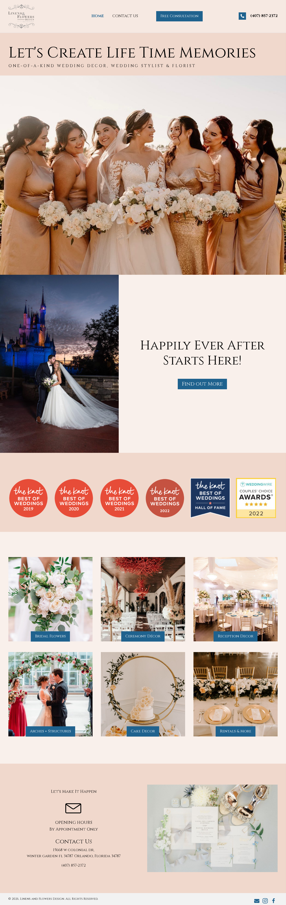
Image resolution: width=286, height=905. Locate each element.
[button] (179, 16)
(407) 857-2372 (264, 15)
